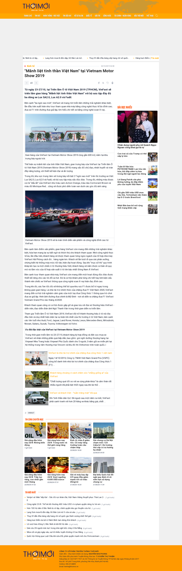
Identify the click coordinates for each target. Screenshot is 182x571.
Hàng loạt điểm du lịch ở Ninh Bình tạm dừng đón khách (56, 520)
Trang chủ (28, 15)
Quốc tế (89, 15)
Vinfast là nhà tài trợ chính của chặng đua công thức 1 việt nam (80, 353)
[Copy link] (108, 83)
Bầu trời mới (138, 15)
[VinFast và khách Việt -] (36, 398)
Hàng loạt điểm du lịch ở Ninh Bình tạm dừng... (140, 58)
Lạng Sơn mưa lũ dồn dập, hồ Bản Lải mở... (48, 58)
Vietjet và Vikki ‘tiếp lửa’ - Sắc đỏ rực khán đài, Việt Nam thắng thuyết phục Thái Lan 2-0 (70, 498)
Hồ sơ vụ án (78, 15)
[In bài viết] (112, 83)
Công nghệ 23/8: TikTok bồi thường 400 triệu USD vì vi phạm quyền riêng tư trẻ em (68, 504)
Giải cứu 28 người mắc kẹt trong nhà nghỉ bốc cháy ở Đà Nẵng (59, 528)
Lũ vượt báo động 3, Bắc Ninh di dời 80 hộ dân (52, 524)
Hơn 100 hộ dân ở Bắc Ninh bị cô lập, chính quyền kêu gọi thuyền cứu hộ (63, 508)
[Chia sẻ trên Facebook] (98, 83)
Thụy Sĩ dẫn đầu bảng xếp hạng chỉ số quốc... (93, 58)
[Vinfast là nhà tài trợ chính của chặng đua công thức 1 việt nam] (36, 358)
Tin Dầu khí (67, 15)
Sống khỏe (107, 15)
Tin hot (37, 15)
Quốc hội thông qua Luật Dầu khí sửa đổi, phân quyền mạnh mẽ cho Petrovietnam (68, 536)
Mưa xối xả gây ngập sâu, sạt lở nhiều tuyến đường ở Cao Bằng (60, 532)
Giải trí (97, 15)
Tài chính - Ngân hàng (122, 15)
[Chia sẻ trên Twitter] (103, 83)
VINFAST (31, 413)
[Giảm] (27, 83)
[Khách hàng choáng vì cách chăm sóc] (37, 379)
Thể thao (149, 15)
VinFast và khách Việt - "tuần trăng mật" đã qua (73, 393)
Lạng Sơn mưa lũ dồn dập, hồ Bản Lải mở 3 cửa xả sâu (56, 512)
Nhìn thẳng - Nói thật (51, 15)
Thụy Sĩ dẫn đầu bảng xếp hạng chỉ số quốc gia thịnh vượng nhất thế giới (64, 516)
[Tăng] (36, 83)
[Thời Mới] (38, 555)
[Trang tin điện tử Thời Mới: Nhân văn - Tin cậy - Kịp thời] (36, 7)
